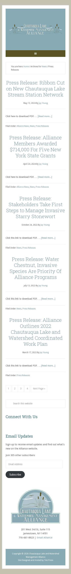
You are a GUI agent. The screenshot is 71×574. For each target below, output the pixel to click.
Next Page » (39, 388)
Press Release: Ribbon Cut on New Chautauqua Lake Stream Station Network (35, 88)
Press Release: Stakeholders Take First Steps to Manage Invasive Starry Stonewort (35, 207)
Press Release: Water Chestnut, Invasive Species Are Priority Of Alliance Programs (35, 268)
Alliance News (23, 126)
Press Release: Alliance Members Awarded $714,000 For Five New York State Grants (35, 146)
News (32, 126)
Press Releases (42, 126)
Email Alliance (44, 537)
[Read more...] (45, 116)
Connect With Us (21, 416)
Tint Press (48, 560)
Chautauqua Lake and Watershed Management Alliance (35, 29)
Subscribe (15, 474)
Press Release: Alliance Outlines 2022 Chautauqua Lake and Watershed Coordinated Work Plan (36, 332)
